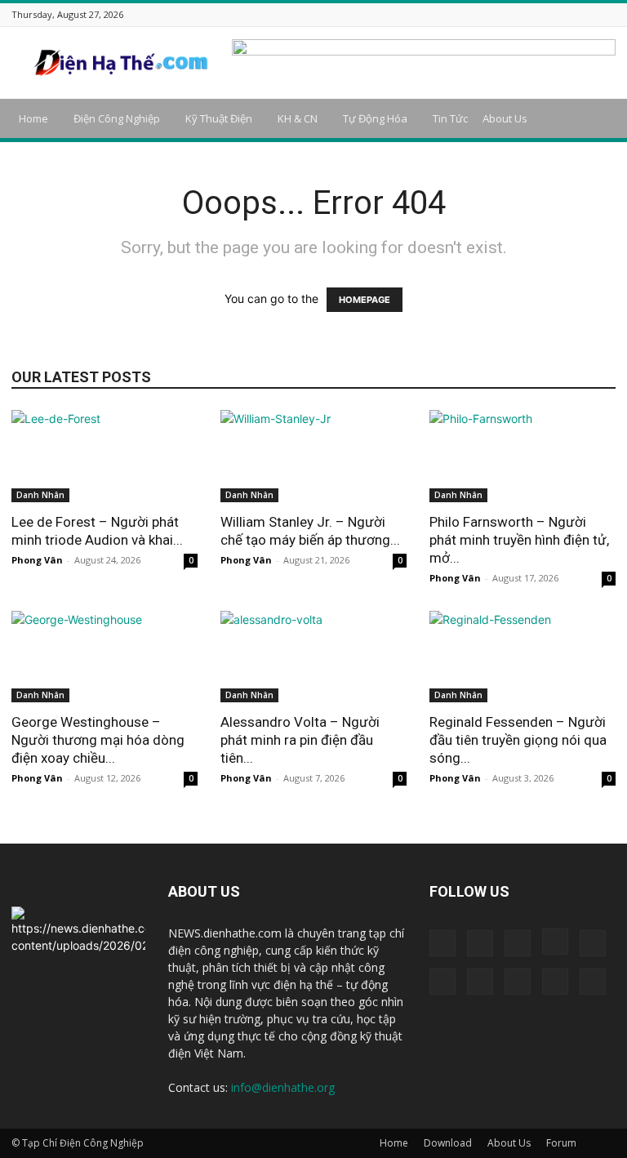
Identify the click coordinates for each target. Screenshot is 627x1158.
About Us (504, 118)
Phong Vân (37, 560)
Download (448, 1143)
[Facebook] (443, 14)
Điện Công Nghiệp (116, 118)
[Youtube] (607, 14)
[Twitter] (566, 14)
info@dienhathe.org (283, 1087)
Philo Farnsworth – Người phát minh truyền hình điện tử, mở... (519, 540)
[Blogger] (423, 14)
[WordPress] (586, 14)
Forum (561, 1143)
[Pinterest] (545, 14)
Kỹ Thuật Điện (218, 118)
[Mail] (525, 14)
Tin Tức (450, 118)
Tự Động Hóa (375, 118)
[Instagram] (484, 14)
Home (33, 118)
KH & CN (298, 118)
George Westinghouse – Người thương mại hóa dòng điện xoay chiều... (98, 740)
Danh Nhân (40, 495)
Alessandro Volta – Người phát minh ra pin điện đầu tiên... (300, 740)
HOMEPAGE (364, 299)
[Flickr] (464, 14)
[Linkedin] (505, 14)
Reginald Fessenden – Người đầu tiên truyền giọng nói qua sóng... (518, 740)
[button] (596, 119)
